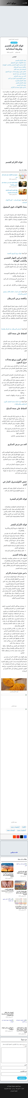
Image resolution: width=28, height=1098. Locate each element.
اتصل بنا (22, 1088)
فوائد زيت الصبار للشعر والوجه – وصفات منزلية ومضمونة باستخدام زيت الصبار (22, 1030)
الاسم (25, 1064)
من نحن (13, 1088)
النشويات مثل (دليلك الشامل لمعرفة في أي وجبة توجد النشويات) (7, 1014)
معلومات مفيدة (21, 830)
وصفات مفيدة (10, 830)
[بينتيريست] (18, 836)
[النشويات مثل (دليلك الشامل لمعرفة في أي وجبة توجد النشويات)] (7, 954)
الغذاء (23, 827)
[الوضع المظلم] (18, 3)
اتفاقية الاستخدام (14, 1091)
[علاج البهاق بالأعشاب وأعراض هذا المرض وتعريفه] (7, 884)
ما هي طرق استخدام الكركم (18, 87)
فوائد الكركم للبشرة (20, 80)
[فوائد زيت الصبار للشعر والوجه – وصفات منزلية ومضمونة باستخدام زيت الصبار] (21, 1022)
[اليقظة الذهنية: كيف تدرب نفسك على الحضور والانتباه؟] (23, 184)
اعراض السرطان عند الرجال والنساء (11, 329)
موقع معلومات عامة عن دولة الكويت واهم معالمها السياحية (21, 893)
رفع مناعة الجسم (21, 85)
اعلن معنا (18, 1088)
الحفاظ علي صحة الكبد (20, 69)
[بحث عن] (20, 3)
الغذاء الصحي (11, 39)
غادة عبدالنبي (17, 52)
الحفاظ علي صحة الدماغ (19, 74)
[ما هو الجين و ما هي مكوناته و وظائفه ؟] (7, 1022)
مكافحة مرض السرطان (20, 67)
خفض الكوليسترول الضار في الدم (17, 78)
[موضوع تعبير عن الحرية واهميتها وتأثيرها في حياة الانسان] (7, 867)
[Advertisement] (14, 21)
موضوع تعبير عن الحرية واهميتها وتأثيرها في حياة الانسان (8, 875)
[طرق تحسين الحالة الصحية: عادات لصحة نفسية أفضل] (21, 901)
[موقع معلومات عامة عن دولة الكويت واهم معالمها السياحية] (21, 885)
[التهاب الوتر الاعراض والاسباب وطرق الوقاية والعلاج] (21, 866)
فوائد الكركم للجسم (20, 60)
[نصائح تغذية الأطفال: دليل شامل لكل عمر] (23, 176)
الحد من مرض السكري (20, 76)
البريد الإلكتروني (23, 1071)
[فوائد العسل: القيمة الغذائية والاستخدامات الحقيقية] (23, 192)
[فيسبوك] (25, 836)
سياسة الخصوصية (7, 1088)
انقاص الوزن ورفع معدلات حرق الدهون (15, 71)
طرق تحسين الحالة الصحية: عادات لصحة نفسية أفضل (21, 907)
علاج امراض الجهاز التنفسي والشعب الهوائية (14, 65)
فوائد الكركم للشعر (21, 83)
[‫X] (21, 836)
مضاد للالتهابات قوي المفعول (18, 62)
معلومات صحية (15, 827)
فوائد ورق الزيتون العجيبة (14, 253)
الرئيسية (17, 39)
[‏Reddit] (14, 836)
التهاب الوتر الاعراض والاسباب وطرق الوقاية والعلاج (22, 873)
